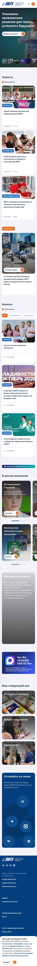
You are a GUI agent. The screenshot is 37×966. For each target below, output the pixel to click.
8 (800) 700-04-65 (9, 883)
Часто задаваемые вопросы (13, 928)
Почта (4, 917)
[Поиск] (29, 4)
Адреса (5, 898)
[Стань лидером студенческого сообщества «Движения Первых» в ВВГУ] (18, 435)
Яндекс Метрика (16, 946)
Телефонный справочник (12, 913)
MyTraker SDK (7, 948)
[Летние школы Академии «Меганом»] (18, 341)
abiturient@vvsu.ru (9, 886)
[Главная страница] (7, 859)
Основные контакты (10, 902)
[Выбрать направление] (6, 735)
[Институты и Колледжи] (6, 710)
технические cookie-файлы (12, 944)
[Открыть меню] (33, 4)
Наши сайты (6, 932)
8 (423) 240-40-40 (9, 879)
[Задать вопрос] (6, 761)
